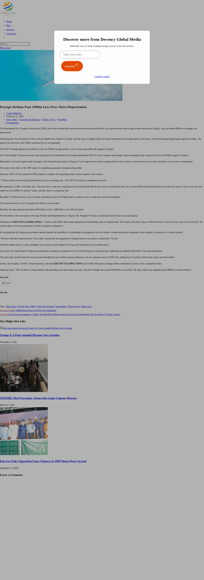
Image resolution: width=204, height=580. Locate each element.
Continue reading (102, 76)
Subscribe (70, 66)
